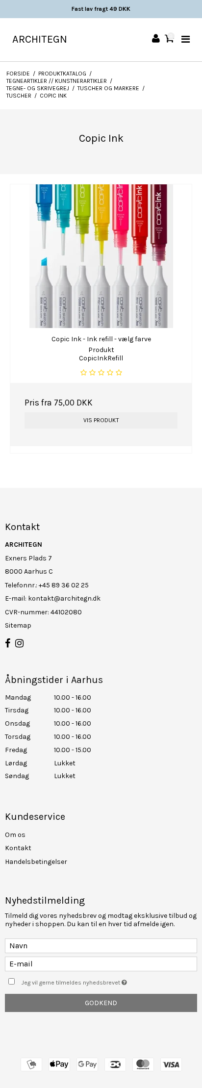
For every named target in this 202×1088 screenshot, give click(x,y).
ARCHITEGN (39, 39)
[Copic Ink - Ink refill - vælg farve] (101, 256)
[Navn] (101, 945)
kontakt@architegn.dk (64, 598)
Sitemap (18, 625)
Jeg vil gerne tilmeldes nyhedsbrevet (91, 980)
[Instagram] (19, 643)
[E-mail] (101, 963)
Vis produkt (101, 420)
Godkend (101, 1003)
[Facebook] (7, 643)
